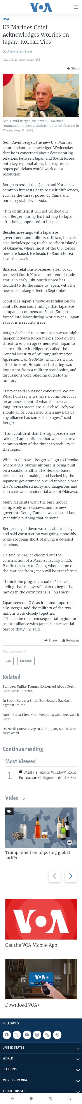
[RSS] (47, 1035)
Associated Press (20, 51)
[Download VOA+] (41, 979)
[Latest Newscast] (12, 1098)
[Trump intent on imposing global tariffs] (41, 827)
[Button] (73, 68)
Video (12, 798)
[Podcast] (57, 1035)
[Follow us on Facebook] (7, 1035)
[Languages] (50, 1098)
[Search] (69, 1098)
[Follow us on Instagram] (37, 1035)
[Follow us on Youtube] (27, 1035)
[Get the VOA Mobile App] (41, 919)
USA (6, 19)
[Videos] (31, 1098)
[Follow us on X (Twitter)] (17, 1035)
